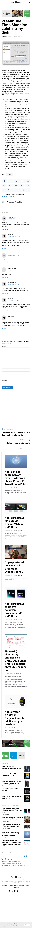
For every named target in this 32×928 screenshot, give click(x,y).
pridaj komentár (18, 487)
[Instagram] (15, 891)
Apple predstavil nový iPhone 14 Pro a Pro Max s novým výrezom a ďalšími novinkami (11, 783)
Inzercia (4, 885)
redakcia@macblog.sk (8, 196)
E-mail (3, 373)
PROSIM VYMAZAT (7, 859)
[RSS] (22, 891)
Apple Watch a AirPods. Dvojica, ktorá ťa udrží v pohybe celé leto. (15, 718)
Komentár (4, 346)
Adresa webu (4, 380)
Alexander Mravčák (7, 36)
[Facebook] (9, 891)
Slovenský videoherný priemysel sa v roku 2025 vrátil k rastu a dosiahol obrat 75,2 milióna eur (16, 661)
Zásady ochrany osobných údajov (19, 885)
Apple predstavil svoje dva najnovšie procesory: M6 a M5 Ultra (14, 610)
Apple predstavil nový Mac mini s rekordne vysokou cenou (14, 567)
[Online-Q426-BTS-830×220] (16, 743)
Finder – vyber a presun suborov (11, 863)
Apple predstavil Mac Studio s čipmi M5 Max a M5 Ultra (14, 522)
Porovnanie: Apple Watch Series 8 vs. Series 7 (10, 774)
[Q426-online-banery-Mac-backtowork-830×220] (16, 13)
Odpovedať (5, 229)
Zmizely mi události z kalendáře (11, 861)
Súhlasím (26, 925)
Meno (3, 367)
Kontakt (16, 887)
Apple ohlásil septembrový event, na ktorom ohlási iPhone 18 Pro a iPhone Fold (15, 478)
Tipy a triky (9, 174)
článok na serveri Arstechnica (20, 87)
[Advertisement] (16, 409)
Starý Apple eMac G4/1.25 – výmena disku (14, 865)
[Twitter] (12, 891)
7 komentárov (6, 38)
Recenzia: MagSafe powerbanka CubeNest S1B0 (11, 767)
